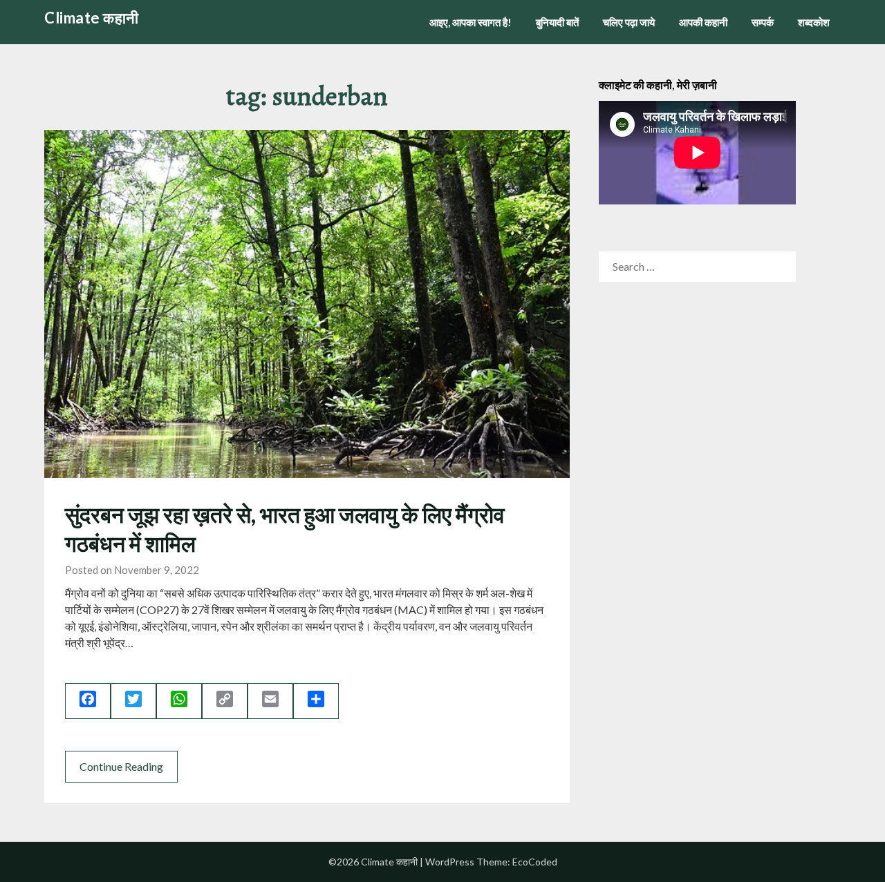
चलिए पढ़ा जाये (629, 22)
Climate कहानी (91, 17)
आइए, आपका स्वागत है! (470, 22)
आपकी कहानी (703, 22)
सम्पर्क (763, 22)
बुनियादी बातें (557, 22)
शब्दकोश (814, 22)
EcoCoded (534, 861)
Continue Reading (121, 766)
